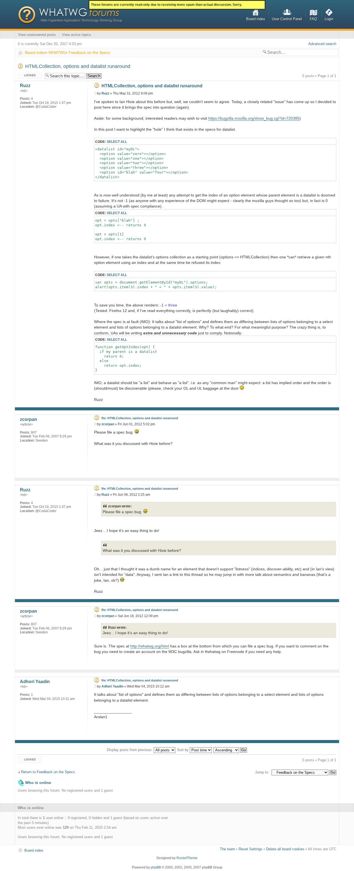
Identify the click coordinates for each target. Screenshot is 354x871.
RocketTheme (186, 858)
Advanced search (322, 44)
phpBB (156, 867)
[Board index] (70, 15)
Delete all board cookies (285, 849)
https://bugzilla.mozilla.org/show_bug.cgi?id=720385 (254, 118)
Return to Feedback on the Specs (48, 772)
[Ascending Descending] (231, 750)
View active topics (76, 35)
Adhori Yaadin (112, 686)
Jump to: (262, 772)
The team (227, 849)
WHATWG (57, 52)
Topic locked (28, 74)
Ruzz (105, 93)
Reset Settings (250, 849)
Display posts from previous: (130, 750)
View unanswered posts (37, 35)
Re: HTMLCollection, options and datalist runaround (139, 418)
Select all (117, 141)
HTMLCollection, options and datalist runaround (77, 66)
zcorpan (107, 424)
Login (329, 19)
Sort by (183, 750)
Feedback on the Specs (89, 52)
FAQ (313, 19)
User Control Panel (287, 19)
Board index (255, 19)
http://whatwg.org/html (149, 646)
